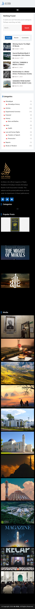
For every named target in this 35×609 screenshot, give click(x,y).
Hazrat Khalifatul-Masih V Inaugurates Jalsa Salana (21, 54)
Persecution (11, 138)
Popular (8, 38)
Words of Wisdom (11, 146)
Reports (8, 142)
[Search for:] (17, 28)
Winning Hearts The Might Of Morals (21, 45)
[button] (17, 10)
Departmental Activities (13, 112)
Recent (16, 38)
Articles (8, 108)
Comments (25, 38)
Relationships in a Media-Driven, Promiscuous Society (22, 73)
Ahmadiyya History (14, 104)
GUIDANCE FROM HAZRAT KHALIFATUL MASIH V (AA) (22, 82)
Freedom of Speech (14, 135)
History (8, 118)
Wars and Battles (13, 121)
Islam (7, 125)
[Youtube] (12, 199)
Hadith (10, 128)
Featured (8, 115)
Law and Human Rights (13, 132)
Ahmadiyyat (9, 101)
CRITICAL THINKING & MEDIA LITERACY (20, 63)
